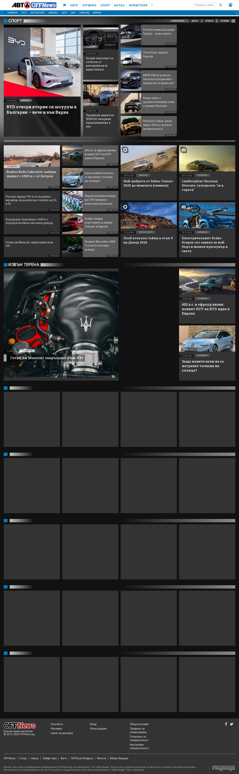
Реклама (56, 728)
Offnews (89, 5)
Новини (12, 12)
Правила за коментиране (138, 730)
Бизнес (53, 12)
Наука (119, 5)
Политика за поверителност (139, 738)
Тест (24, 12)
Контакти (57, 724)
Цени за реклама (62, 733)
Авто (74, 5)
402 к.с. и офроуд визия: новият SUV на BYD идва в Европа (100, 154)
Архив (225, 20)
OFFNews (9, 758)
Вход (93, 724)
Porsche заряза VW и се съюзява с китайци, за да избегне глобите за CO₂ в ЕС (31, 200)
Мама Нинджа (119, 758)
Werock (101, 758)
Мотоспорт (38, 12)
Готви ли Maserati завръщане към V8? (46, 357)
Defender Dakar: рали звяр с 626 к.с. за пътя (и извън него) (157, 125)
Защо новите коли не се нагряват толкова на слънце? (99, 177)
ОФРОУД (84, 12)
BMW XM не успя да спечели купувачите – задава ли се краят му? (158, 79)
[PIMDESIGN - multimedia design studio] (222, 769)
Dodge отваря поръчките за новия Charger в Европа (98, 222)
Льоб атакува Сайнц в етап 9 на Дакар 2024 (148, 240)
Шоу (64, 12)
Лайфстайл (138, 5)
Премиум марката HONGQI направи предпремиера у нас (100, 120)
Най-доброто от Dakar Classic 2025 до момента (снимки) (148, 183)
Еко (73, 12)
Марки (97, 12)
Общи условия (139, 724)
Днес (194, 20)
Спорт (105, 5)
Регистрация (98, 728)
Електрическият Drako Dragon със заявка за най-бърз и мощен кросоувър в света (205, 244)
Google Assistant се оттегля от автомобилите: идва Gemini (100, 63)
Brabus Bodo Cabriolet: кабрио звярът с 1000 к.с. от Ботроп (31, 174)
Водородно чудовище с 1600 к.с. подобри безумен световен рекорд (29, 221)
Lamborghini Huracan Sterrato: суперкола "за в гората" (203, 185)
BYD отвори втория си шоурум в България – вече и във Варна (42, 109)
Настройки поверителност (139, 746)
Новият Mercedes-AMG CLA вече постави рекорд (100, 245)
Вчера (209, 20)
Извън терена (23, 264)
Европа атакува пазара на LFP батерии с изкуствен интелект (100, 199)
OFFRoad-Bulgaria (82, 758)
